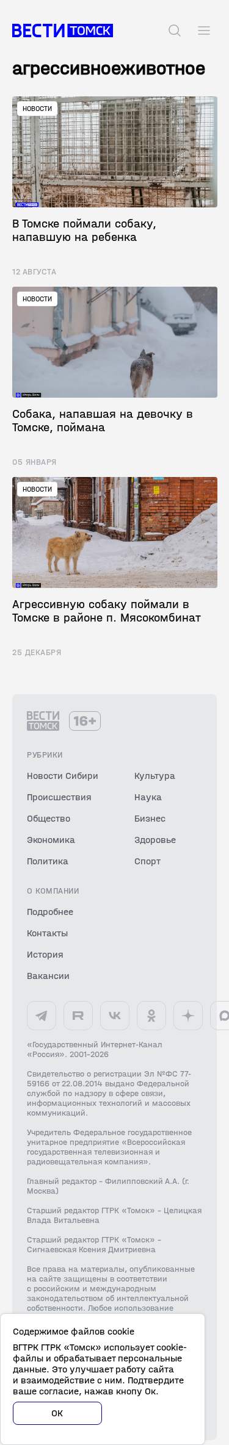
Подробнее (50, 911)
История (45, 954)
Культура (154, 775)
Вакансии (48, 975)
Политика (47, 861)
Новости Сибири (62, 775)
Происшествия (59, 797)
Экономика (51, 839)
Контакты (47, 933)
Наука (148, 797)
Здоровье (155, 839)
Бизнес (149, 818)
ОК (57, 1413)
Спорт (147, 861)
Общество (48, 818)
